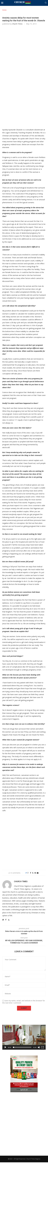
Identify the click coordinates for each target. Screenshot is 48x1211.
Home (4, 10)
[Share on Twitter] (33, 873)
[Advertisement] (24, 52)
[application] (24, 1037)
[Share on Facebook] (30, 873)
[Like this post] (28, 873)
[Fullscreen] (42, 1047)
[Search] (46, 3)
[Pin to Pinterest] (35, 873)
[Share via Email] (37, 873)
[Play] (5, 1047)
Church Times (17, 24)
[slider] (22, 1047)
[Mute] (39, 1047)
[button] (24, 1037)
